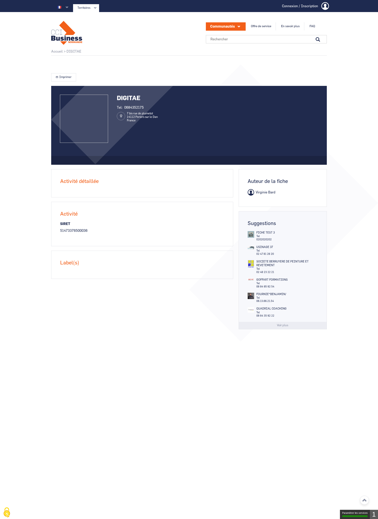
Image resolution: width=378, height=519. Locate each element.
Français (59, 7)
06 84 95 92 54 (265, 286)
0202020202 (264, 239)
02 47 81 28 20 (265, 254)
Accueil (57, 51)
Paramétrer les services (355, 513)
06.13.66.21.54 (265, 301)
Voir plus (282, 325)
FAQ (312, 26)
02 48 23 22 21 (265, 272)
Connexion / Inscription (300, 6)
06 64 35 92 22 (265, 315)
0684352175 (134, 107)
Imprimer (65, 77)
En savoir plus (290, 26)
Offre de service (261, 26)
